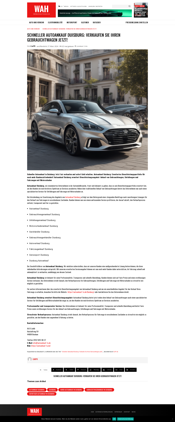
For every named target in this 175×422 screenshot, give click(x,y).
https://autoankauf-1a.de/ (41, 345)
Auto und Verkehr (33, 29)
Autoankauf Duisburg (73, 197)
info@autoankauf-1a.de (42, 343)
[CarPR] (30, 359)
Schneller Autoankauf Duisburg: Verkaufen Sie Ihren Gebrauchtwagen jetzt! (82, 351)
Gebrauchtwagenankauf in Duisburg (99, 390)
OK (114, 419)
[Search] (129, 6)
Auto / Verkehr (140, 6)
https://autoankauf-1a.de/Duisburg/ (81, 292)
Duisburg (52, 390)
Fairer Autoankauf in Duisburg (71, 390)
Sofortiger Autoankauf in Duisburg (41, 394)
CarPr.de (116, 351)
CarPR (32, 46)
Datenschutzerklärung (125, 419)
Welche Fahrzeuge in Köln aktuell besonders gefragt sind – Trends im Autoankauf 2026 (141, 12)
